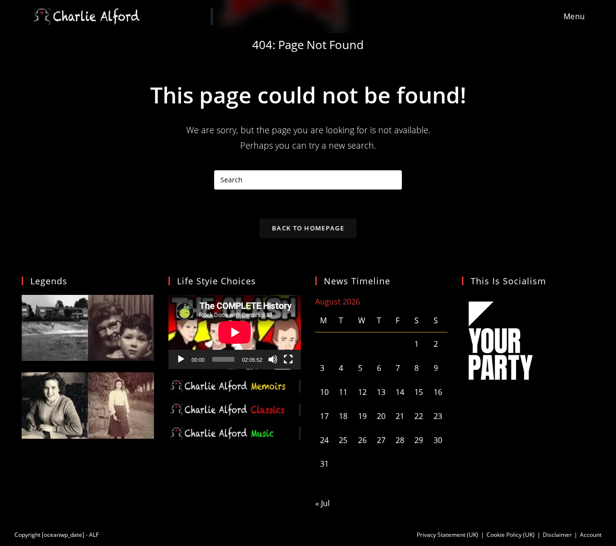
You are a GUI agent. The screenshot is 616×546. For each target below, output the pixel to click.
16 (438, 392)
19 (362, 416)
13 (381, 392)
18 (343, 416)
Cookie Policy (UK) (511, 535)
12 (362, 392)
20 (381, 416)
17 (324, 416)
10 (324, 392)
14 (400, 392)
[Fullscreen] (288, 359)
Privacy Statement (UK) (447, 535)
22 (418, 416)
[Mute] (273, 359)
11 (343, 392)
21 (400, 416)
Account (591, 535)
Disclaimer (557, 535)
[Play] (181, 359)
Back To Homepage (308, 228)
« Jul (322, 503)
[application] (234, 332)
